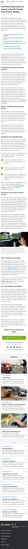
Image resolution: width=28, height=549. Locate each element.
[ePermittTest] (2, 2)
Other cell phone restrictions (12, 46)
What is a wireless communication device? (13, 38)
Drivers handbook (5, 536)
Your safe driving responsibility (13, 48)
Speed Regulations (7, 448)
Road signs (4, 539)
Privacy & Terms (5, 544)
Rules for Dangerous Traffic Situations (13, 404)
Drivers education (5, 533)
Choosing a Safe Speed (8, 461)
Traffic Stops (6, 377)
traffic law (4, 57)
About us (3, 542)
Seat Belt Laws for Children (9, 512)
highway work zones (6, 281)
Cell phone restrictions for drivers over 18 (14, 43)
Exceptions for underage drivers (13, 41)
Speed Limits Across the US (9, 474)
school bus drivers (13, 268)
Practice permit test (6, 530)
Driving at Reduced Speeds (9, 486)
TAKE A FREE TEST (15, 338)
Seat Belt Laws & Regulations (10, 499)
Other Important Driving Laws (11, 431)
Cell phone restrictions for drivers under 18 (13, 35)
